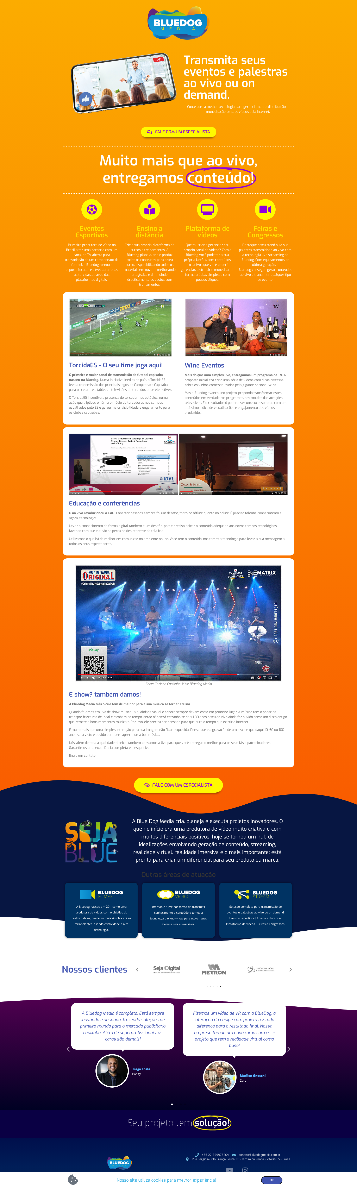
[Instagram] (245, 1170)
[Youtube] (229, 1170)
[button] (137, 969)
